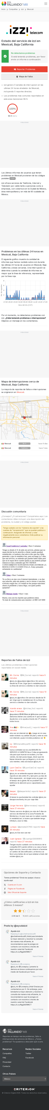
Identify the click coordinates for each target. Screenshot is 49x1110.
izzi (22, 9)
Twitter (28, 1053)
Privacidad (7, 1062)
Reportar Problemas (26, 69)
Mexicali (20, 392)
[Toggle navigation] (46, 3)
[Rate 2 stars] (20, 911)
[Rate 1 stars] (16, 911)
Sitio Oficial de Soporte (17, 892)
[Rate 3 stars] (24, 911)
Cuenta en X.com (15, 885)
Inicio (3, 9)
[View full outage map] (24, 418)
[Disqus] (24, 571)
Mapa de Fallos (26, 76)
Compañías (13, 9)
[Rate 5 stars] (33, 911)
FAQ (4, 1058)
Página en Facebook (16, 888)
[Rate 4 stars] (29, 911)
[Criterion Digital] (24, 1089)
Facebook (29, 1058)
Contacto (6, 1066)
